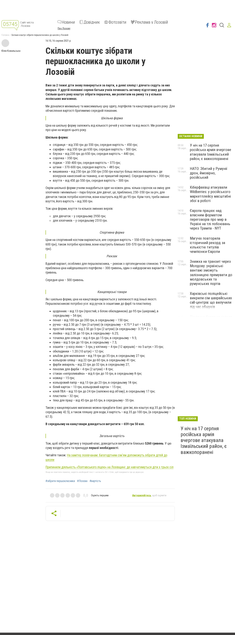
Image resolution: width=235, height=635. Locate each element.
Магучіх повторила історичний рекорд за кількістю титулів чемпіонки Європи (207, 245)
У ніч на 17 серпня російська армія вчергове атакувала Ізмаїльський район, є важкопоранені (210, 152)
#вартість (95, 481)
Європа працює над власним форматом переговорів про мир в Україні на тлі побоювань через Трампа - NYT (210, 219)
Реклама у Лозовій (151, 22)
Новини (68, 22)
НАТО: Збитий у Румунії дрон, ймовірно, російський (208, 173)
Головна (5, 35)
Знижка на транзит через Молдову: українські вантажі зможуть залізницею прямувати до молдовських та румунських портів (211, 272)
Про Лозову (64, 28)
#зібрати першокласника (60, 481)
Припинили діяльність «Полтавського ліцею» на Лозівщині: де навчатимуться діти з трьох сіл (109, 467)
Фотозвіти (117, 22)
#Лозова (82, 481)
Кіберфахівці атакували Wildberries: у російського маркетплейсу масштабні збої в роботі (210, 194)
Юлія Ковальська (10, 50)
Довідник (92, 22)
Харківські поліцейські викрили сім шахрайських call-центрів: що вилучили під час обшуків (211, 300)
